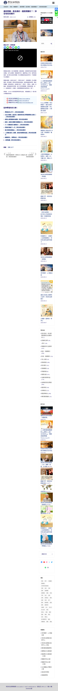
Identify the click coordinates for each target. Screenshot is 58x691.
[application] (47, 20)
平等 (42, 595)
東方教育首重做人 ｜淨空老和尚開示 (15, 130)
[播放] (42, 22)
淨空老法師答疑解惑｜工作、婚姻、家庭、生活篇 (46, 464)
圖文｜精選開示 (45, 351)
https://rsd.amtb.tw (24, 100)
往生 (45, 595)
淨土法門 (43, 609)
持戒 (45, 600)
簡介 (43, 343)
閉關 (9, 147)
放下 (12, 147)
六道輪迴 (50, 581)
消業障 (42, 607)
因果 (42, 590)
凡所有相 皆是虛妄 (44, 585)
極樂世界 (46, 604)
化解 (49, 588)
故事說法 (43, 390)
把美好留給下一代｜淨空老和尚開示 (15, 127)
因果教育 (43, 593)
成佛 (42, 600)
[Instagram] (10, 47)
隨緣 (51, 621)
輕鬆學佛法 (44, 393)
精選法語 (43, 374)
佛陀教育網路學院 (46, 648)
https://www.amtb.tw (24, 98)
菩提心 (46, 616)
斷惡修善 (46, 602)
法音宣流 (6, 6)
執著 (47, 593)
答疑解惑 (43, 368)
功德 (42, 588)
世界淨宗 (43, 491)
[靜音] (50, 22)
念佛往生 (46, 597)
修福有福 (43, 371)
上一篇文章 (13, 155)
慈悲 (51, 597)
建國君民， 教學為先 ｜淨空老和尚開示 (16, 137)
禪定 (49, 614)
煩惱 (46, 612)
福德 (45, 614)
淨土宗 (50, 607)
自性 (42, 616)
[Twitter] (13, 47)
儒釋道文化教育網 (46, 651)
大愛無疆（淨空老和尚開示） (13, 140)
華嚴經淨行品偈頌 (46, 346)
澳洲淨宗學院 (45, 672)
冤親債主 (43, 583)
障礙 (47, 621)
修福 (42, 581)
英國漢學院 (44, 675)
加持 (45, 588)
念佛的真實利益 (45, 377)
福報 (42, 614)
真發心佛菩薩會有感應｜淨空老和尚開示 (16, 119)
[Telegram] (18, 47)
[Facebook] (5, 47)
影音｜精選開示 (14, 6)
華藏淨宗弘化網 (45, 659)
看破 (50, 612)
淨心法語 (43, 359)
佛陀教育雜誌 (45, 396)
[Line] (7, 47)
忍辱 (49, 595)
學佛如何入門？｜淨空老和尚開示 (14, 112)
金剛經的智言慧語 (46, 382)
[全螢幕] (52, 22)
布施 (51, 593)
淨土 (46, 607)
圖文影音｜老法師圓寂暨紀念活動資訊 (46, 335)
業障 (42, 604)
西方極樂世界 (43, 619)
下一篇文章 (27, 155)
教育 (42, 602)
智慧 (51, 602)
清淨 (47, 609)
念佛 (42, 597)
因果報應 (46, 590)
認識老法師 (44, 340)
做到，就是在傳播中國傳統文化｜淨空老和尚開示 (19, 122)
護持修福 (43, 513)
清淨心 (42, 612)
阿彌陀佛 (43, 621)
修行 (45, 581)
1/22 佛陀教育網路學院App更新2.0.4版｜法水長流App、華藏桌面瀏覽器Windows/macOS (46, 434)
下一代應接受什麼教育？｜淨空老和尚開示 (17, 124)
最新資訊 (43, 387)
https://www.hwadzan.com (26, 102)
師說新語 (43, 362)
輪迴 (49, 619)
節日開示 (43, 365)
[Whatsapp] (16, 47)
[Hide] (57, 17)
